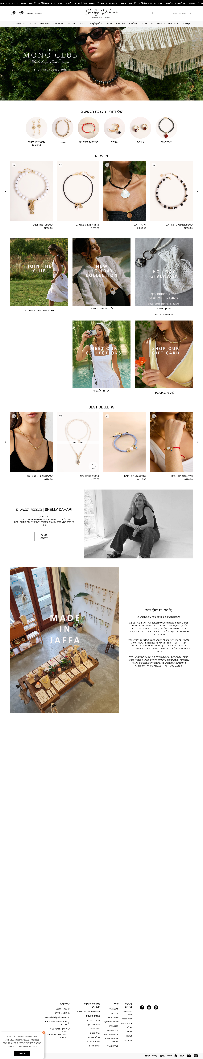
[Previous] (198, 191)
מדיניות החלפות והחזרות (111, 1040)
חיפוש (153, 13)
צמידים (121, 23)
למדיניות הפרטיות (25, 1043)
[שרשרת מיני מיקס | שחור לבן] (171, 191)
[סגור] (43, 1032)
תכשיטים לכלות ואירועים (36, 143)
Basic (82, 23)
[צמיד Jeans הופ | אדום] (171, 442)
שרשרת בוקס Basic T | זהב (40, 475)
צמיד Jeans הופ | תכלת (135, 475)
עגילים (134, 23)
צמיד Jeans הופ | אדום (182, 475)
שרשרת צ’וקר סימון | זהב (87, 224)
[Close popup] (8, 988)
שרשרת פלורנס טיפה (89, 475)
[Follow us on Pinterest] (156, 1007)
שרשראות (148, 23)
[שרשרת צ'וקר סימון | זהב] (78, 191)
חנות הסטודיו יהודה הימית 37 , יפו (56, 1023)
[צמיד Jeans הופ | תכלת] (124, 442)
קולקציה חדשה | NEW (167, 23)
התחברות (39, 13)
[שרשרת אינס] (124, 191)
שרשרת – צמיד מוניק (43, 224)
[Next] (5, 191)
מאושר (22, 1053)
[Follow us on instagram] (149, 1007)
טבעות (109, 23)
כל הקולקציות (95, 23)
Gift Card (71, 23)
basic (62, 142)
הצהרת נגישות (112, 1045)
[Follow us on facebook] (142, 1007)
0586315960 (61, 1008)
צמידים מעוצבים (93, 1015)
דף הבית (186, 23)
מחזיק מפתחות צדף (163, 314)
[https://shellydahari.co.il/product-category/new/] (101, 63)
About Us (20, 23)
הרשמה (30, 13)
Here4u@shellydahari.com (56, 1017)
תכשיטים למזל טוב (88, 142)
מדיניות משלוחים (111, 1034)
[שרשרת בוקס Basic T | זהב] (31, 442)
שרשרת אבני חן (93, 1020)
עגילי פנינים (95, 1032)
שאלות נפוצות (112, 1017)
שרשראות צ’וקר (93, 1024)
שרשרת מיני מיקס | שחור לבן (179, 224)
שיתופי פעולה (126, 1023)
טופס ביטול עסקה (111, 1021)
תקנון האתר (113, 1025)
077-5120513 (61, 1013)
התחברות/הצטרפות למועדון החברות (46, 23)
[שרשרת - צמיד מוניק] (31, 191)
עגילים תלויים (94, 1045)
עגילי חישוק (95, 1028)
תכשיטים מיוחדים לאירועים (88, 1011)
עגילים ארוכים (94, 1037)
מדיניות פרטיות (112, 1030)
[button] (154, 165)
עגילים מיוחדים (93, 1041)
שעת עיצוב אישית (127, 1013)
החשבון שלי (113, 1008)
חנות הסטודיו (126, 1018)
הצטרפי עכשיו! (27, 1015)
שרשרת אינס (140, 224)
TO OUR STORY (44, 536)
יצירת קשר (114, 1013)
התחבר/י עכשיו (18, 1023)
